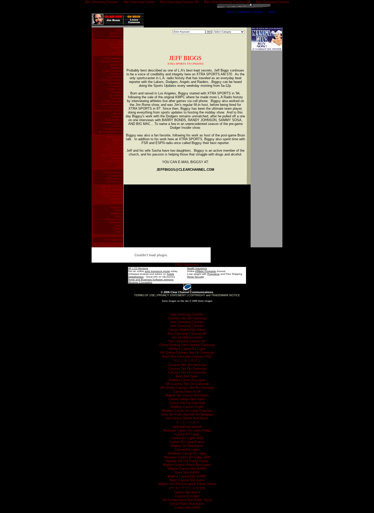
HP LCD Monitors (138, 268)
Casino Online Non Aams (187, 330)
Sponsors (116, 199)
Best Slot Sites (187, 376)
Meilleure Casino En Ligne (187, 453)
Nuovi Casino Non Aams (187, 480)
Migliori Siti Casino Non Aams (187, 395)
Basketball (116, 152)
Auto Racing (114, 161)
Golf (119, 164)
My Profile (116, 44)
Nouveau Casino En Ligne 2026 (187, 457)
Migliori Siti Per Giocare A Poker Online (187, 484)
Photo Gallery (114, 178)
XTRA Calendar (112, 58)
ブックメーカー (187, 422)
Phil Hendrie (115, 82)
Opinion (117, 228)
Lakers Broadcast (111, 104)
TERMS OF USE (144, 295)
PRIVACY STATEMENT (171, 295)
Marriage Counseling (140, 282)
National (117, 139)
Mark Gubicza (113, 119)
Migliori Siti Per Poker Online (187, 461)
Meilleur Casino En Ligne (187, 349)
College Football (112, 149)
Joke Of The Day (111, 189)
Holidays (117, 202)
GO (209, 32)
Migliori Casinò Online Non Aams (187, 465)
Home (118, 30)
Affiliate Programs (205, 271)
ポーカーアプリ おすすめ (187, 488)
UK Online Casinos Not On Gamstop (187, 352)
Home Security (195, 276)
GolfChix (117, 125)
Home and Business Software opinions (151, 279)
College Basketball (111, 155)
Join (119, 41)
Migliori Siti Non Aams (187, 446)
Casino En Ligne (187, 434)
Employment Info (112, 244)
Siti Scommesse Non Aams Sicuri (187, 500)
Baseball (117, 158)
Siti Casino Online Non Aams (187, 418)
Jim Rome (116, 67)
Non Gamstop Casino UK (187, 341)
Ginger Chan (114, 89)
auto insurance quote (157, 271)
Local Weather (113, 239)
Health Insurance (197, 268)
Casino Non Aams (187, 492)
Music (118, 216)
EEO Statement (187, 264)
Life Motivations (112, 128)
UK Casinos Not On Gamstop (187, 384)
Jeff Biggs (116, 92)
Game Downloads (111, 192)
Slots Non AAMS (187, 472)
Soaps (118, 231)
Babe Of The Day (111, 186)
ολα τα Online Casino (187, 337)
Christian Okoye (112, 122)
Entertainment (113, 219)
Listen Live (115, 33)
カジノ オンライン (187, 360)
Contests (116, 47)
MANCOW (115, 64)
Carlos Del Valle (112, 101)
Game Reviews (112, 195)
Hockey (117, 143)
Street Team (114, 181)
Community (115, 175)
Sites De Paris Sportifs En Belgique (187, 414)
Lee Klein (116, 86)
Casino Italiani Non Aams (187, 399)
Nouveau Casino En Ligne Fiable (187, 430)
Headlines (116, 207)
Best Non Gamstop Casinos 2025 (187, 356)
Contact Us (115, 36)
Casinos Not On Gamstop (187, 318)
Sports (118, 210)
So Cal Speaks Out (110, 131)
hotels (170, 274)
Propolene (213, 274)
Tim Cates (116, 98)
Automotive (115, 222)
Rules (118, 50)
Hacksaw (116, 73)
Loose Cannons (112, 70)
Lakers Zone (114, 107)
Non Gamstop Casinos (187, 314)
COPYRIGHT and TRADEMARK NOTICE (214, 295)
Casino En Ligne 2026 (187, 438)
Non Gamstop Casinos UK (187, 333)
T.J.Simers (115, 116)
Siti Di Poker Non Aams (187, 504)
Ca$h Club (115, 53)
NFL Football (114, 146)
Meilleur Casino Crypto (187, 407)
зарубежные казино (187, 427)
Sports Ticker (114, 136)
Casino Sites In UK (187, 391)
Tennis (118, 167)
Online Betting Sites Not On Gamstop (187, 345)
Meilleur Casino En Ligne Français (187, 410)
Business (116, 213)
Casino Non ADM (187, 507)
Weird (118, 225)
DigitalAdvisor (136, 276)
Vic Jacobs (115, 95)
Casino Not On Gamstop (187, 403)
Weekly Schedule (111, 61)
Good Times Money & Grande (111, 78)
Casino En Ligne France (187, 442)
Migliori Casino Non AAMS (187, 469)
